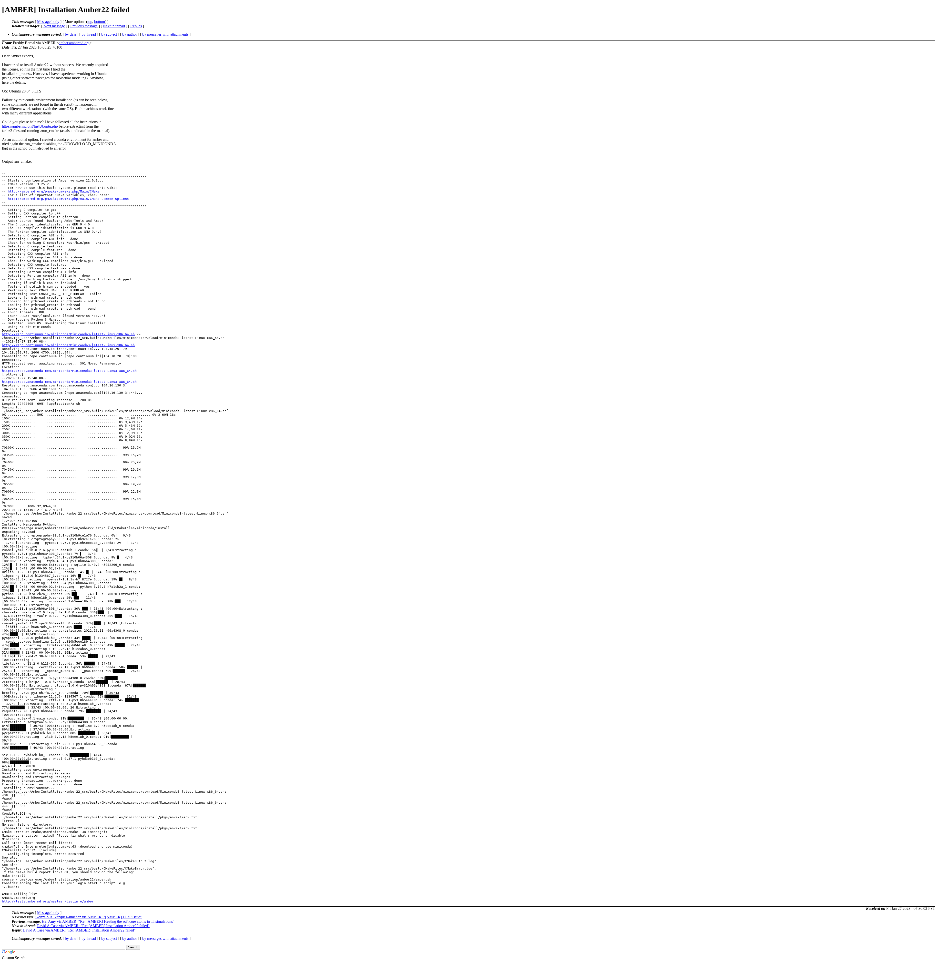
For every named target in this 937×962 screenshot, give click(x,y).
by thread (88, 34)
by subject (109, 34)
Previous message (84, 26)
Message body (48, 22)
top (89, 22)
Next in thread (114, 26)
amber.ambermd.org (74, 43)
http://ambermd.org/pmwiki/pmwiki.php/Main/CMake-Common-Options (68, 199)
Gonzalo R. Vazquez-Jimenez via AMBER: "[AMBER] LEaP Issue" (88, 917)
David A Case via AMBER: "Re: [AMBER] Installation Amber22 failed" (93, 926)
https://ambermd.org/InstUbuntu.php (30, 126)
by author (129, 34)
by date (70, 34)
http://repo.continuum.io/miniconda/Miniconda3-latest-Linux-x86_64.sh (68, 334)
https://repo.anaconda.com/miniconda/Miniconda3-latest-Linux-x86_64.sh (69, 371)
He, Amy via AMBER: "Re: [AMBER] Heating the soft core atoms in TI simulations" (108, 921)
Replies (136, 26)
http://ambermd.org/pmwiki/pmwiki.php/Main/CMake (54, 191)
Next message (54, 26)
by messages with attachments (165, 34)
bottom (99, 22)
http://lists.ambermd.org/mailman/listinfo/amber (48, 901)
